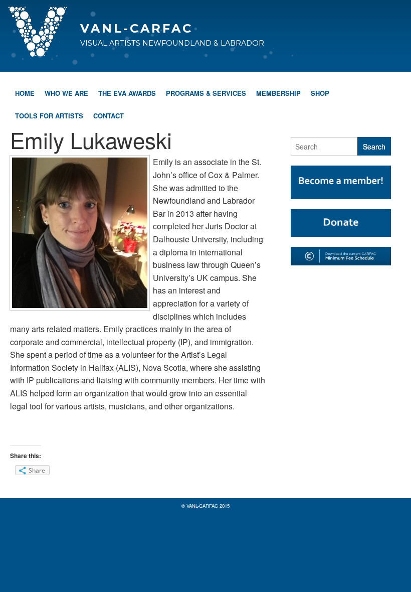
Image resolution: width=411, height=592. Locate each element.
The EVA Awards (127, 93)
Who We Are (66, 93)
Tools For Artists (49, 115)
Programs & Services (206, 93)
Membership (278, 93)
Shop (320, 93)
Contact (108, 115)
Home (25, 93)
